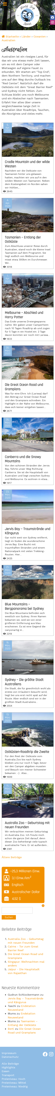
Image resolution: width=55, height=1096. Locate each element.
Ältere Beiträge (12, 857)
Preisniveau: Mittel (14, 1083)
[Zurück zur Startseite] (27, 15)
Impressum (9, 1053)
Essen (5, 1071)
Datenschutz (10, 1057)
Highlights (8, 1067)
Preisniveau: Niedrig (15, 1086)
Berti (11, 1029)
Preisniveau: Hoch (13, 1079)
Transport (8, 1075)
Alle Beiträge (10, 1064)
